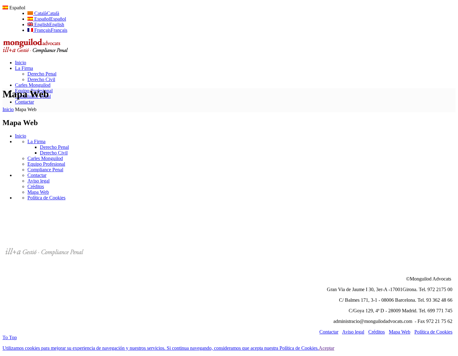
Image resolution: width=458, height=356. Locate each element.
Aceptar (326, 348)
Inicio (8, 109)
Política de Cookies (46, 197)
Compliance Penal (45, 169)
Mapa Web (38, 192)
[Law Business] (37, 52)
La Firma (36, 141)
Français (50, 30)
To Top (9, 337)
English (48, 24)
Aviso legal (38, 180)
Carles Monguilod (45, 158)
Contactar (36, 175)
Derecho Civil (54, 152)
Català (46, 13)
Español (49, 19)
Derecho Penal (54, 147)
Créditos (35, 186)
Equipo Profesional (46, 164)
